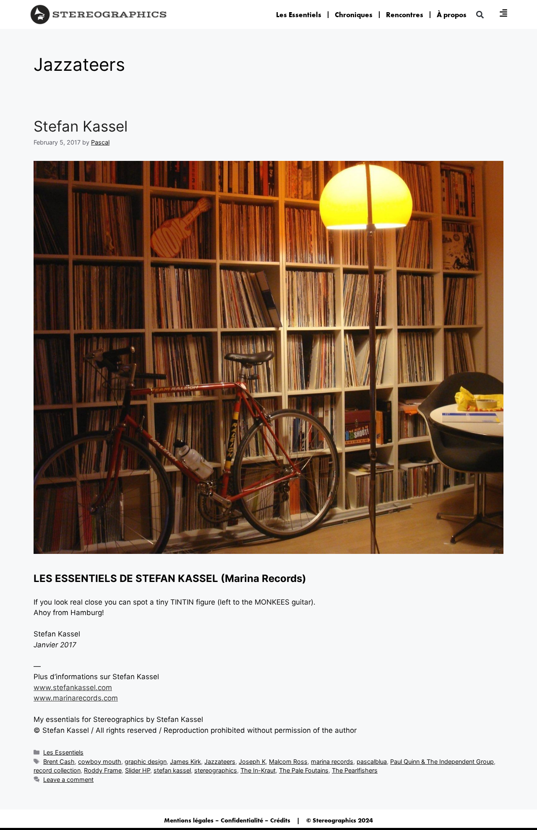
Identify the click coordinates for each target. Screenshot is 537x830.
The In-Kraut (258, 770)
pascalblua (372, 761)
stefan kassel (172, 770)
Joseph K (252, 761)
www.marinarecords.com (76, 698)
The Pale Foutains (303, 770)
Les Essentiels (298, 14)
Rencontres (404, 14)
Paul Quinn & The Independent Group (442, 761)
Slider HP (137, 770)
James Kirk (185, 761)
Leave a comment (68, 779)
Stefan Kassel (81, 126)
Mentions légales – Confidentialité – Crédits (227, 820)
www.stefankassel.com (73, 687)
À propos (452, 14)
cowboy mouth (99, 761)
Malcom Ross (288, 761)
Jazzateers (219, 761)
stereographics (215, 770)
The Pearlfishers (355, 770)
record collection (57, 770)
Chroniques (354, 14)
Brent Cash (59, 761)
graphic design (146, 761)
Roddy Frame (103, 770)
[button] (480, 14)
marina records (332, 761)
